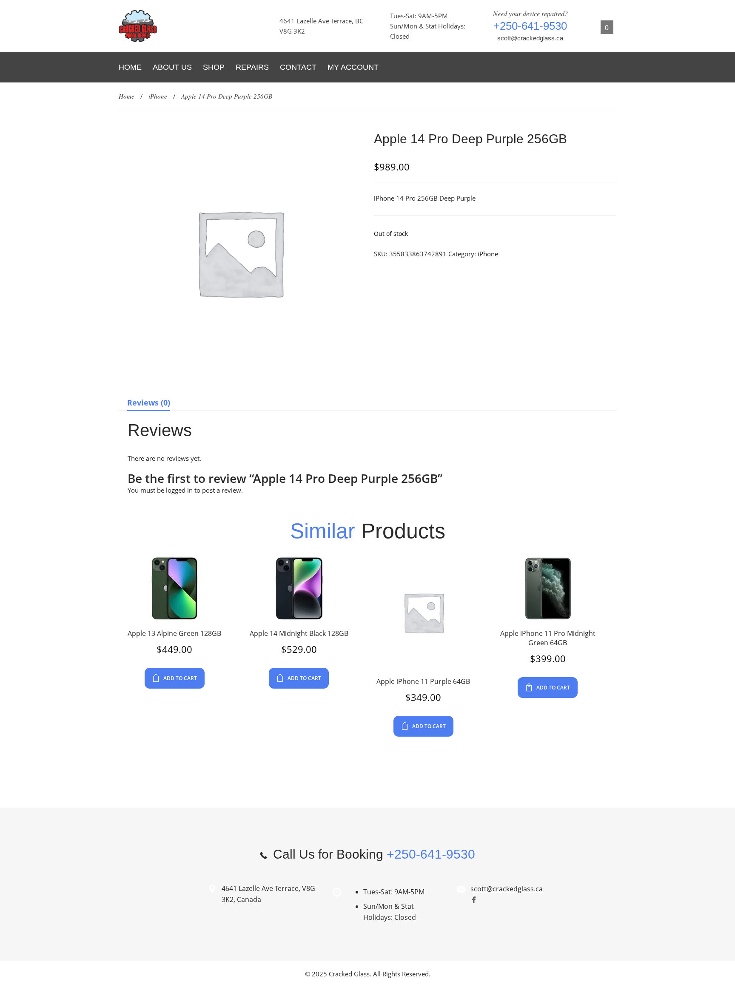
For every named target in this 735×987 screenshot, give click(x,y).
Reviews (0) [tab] (148, 402)
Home (130, 67)
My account (353, 67)
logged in (179, 490)
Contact (298, 67)
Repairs (252, 67)
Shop (214, 67)
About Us (172, 67)
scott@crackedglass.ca (530, 38)
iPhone (157, 96)
